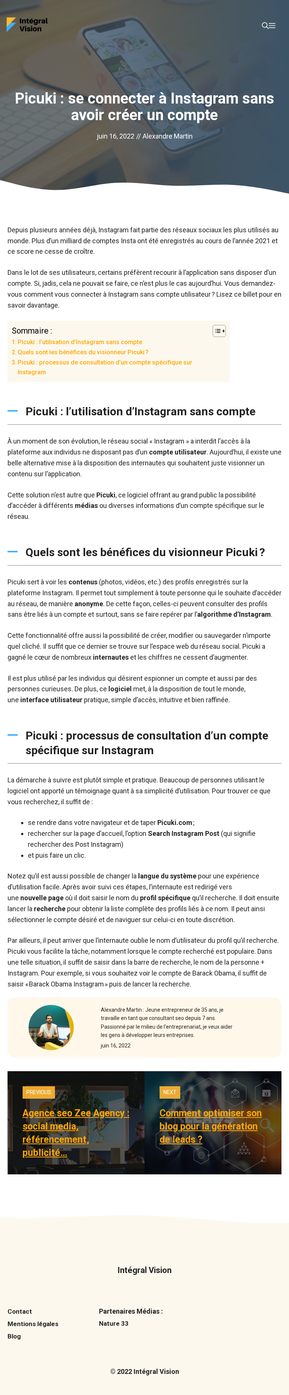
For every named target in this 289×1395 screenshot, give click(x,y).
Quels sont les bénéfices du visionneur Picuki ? (83, 352)
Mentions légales (33, 1324)
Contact (20, 1311)
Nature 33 (114, 1323)
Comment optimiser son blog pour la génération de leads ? (211, 1126)
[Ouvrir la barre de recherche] (265, 26)
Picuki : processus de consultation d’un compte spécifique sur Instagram (105, 367)
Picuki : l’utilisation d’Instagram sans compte (80, 342)
